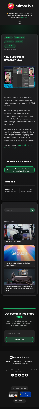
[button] (19, 22)
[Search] (32, 210)
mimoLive (19, 41)
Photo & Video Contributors (20, 363)
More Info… (24, 17)
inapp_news (9, 41)
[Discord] (26, 375)
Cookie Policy (28, 361)
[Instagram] (12, 375)
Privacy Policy (17, 361)
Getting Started (19, 37)
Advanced (8, 37)
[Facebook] (16, 375)
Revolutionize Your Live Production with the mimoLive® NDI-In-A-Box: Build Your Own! (19, 288)
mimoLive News (10, 46)
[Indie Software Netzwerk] (13, 394)
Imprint (8, 361)
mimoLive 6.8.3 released (14, 242)
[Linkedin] (23, 375)
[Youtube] (19, 375)
